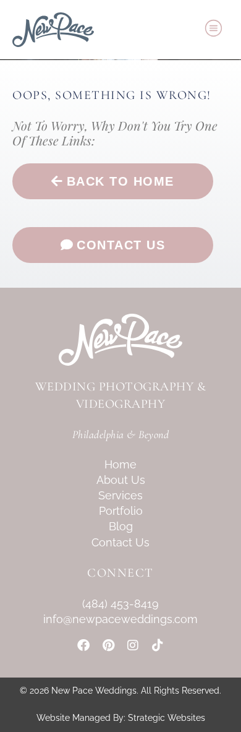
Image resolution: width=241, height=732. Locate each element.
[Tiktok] (157, 645)
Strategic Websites (166, 718)
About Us (120, 479)
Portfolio (121, 510)
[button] (213, 30)
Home (120, 464)
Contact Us (120, 542)
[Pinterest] (108, 645)
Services (120, 495)
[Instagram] (133, 645)
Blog (121, 526)
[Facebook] (83, 645)
